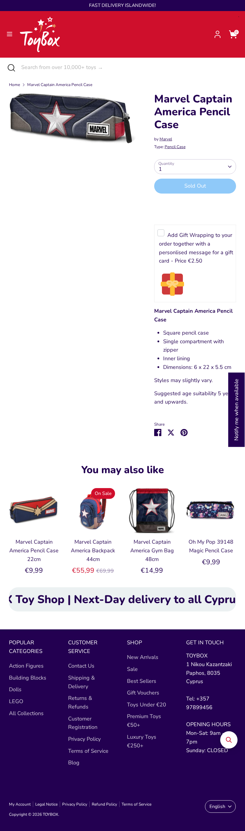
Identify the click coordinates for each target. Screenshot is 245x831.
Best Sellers (141, 681)
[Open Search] (10, 67)
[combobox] (129, 67)
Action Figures (26, 665)
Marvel (166, 139)
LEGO (16, 701)
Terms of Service (88, 751)
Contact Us (81, 665)
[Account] (217, 32)
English (217, 806)
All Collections (26, 713)
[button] (229, 740)
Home (14, 85)
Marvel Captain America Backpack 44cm (93, 550)
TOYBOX (50, 814)
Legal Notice (46, 804)
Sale (132, 669)
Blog (73, 762)
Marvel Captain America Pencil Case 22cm (34, 550)
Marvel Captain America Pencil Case (59, 85)
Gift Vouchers (143, 692)
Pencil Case (175, 147)
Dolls (15, 689)
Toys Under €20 (146, 704)
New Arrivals (142, 657)
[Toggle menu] (10, 34)
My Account (20, 804)
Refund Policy (104, 804)
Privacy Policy (84, 739)
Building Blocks (27, 677)
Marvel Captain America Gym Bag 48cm (152, 550)
